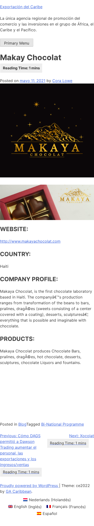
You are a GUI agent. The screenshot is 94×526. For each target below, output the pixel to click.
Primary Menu (16, 43)
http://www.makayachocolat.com (30, 241)
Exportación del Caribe (21, 6)
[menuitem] (47, 499)
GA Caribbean (18, 491)
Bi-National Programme (62, 424)
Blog (22, 424)
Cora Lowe (62, 80)
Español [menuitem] (50, 513)
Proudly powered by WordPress (29, 485)
